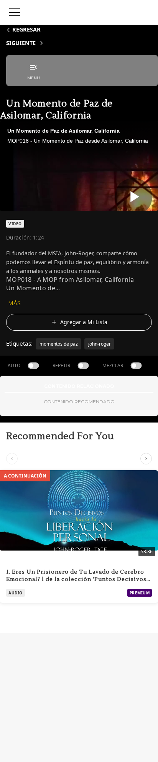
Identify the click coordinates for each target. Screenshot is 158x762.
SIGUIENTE (21, 43)
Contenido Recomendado (79, 401)
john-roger (99, 344)
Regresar (26, 29)
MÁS (14, 303)
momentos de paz (59, 344)
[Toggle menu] (14, 12)
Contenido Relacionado (79, 386)
